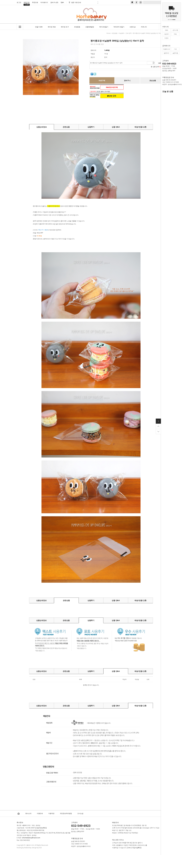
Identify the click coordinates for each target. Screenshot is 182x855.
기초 (175, 49)
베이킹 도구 (65, 27)
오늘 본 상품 (167, 91)
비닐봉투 (121, 33)
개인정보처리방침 (66, 813)
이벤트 (166, 38)
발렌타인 (166, 53)
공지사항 (175, 30)
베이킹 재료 (52, 27)
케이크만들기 (103, 27)
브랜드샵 (133, 27)
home (108, 33)
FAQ (175, 34)
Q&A (62, 2)
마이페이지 (44, 2)
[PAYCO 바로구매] (112, 87)
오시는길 (80, 813)
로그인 (19, 2)
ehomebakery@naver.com (31, 838)
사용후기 (166, 34)
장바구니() (54, 2)
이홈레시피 (166, 49)
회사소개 (28, 813)
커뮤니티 (144, 27)
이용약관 (51, 813)
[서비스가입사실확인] (134, 848)
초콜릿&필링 (89, 27)
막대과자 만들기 (119, 27)
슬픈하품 (175, 53)
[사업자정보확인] (41, 828)
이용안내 (40, 813)
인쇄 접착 (128, 33)
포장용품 (77, 27)
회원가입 (27, 2)
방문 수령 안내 (76, 2)
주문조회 (35, 2)
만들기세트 (39, 27)
